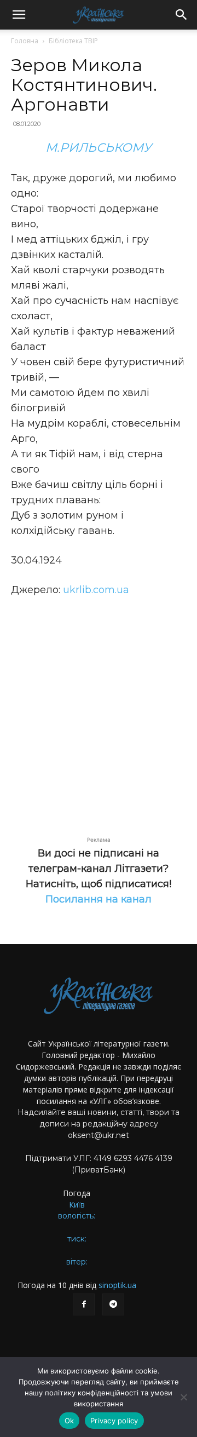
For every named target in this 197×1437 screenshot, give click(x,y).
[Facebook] (84, 1304)
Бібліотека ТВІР (73, 40)
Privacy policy (114, 1420)
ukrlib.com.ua (96, 590)
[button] (18, 15)
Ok (69, 1420)
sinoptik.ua (117, 1285)
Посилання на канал (98, 899)
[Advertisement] (98, 710)
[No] (183, 1397)
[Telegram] (113, 1304)
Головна (24, 40)
